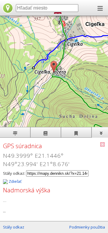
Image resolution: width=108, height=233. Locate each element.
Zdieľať (15, 181)
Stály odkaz (13, 227)
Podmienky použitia (87, 227)
